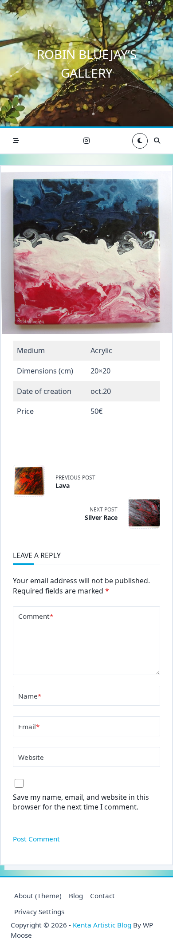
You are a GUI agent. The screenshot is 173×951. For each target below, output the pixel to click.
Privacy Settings (39, 911)
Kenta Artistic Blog (102, 924)
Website (31, 757)
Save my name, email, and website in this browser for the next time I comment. (81, 802)
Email (28, 726)
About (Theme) (38, 895)
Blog (76, 895)
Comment (35, 616)
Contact (102, 895)
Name (29, 696)
